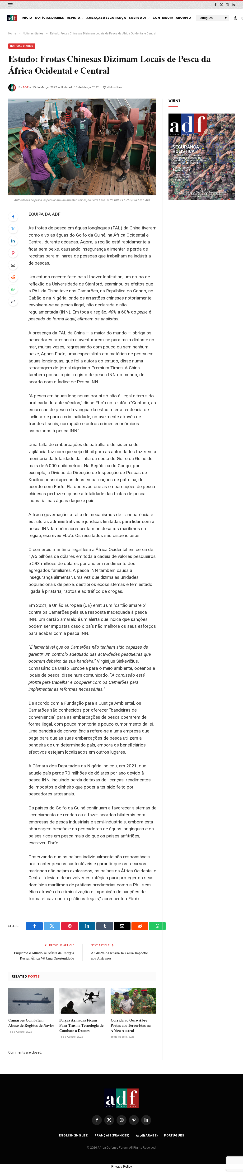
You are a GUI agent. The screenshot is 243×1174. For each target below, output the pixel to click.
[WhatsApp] (13, 289)
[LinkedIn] (13, 241)
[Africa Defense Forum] (12, 18)
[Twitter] (13, 228)
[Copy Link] (13, 301)
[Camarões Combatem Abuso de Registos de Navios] (31, 1001)
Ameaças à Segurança (106, 18)
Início (27, 18)
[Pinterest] (13, 253)
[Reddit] (13, 277)
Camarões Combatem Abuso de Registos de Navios (31, 1022)
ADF (25, 87)
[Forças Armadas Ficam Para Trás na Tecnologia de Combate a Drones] (82, 1001)
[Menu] (10, 5)
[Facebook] (13, 216)
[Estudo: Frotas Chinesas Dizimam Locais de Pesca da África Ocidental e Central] (82, 147)
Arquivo (183, 18)
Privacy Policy (121, 1166)
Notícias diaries (49, 18)
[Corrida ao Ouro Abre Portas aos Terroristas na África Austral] (133, 1001)
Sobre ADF (138, 18)
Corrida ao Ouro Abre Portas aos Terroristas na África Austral (131, 1025)
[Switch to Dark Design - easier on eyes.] (235, 18)
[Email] (13, 265)
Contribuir (163, 18)
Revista (73, 18)
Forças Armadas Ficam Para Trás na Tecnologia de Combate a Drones (81, 1025)
